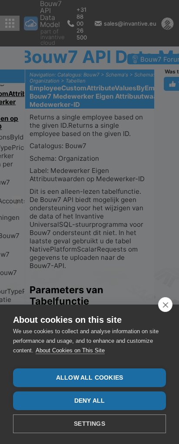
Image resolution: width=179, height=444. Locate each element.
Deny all (89, 401)
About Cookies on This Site (70, 350)
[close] (165, 304)
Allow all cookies (89, 377)
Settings (89, 424)
